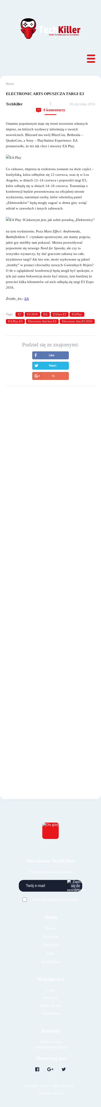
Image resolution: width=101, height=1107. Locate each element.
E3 (19, 314)
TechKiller (14, 104)
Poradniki (50, 944)
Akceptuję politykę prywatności (55, 899)
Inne (50, 953)
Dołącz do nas (50, 1006)
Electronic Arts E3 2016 (77, 321)
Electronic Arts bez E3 (42, 321)
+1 (53, 376)
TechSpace (50, 961)
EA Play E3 (15, 321)
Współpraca (50, 1013)
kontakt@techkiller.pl (50, 1047)
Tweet (52, 365)
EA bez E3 (59, 314)
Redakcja (51, 998)
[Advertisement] (50, 448)
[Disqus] (50, 569)
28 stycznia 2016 (82, 104)
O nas (50, 990)
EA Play (77, 314)
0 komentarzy (54, 110)
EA (45, 314)
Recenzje (50, 936)
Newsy (10, 83)
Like (51, 355)
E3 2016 (32, 314)
